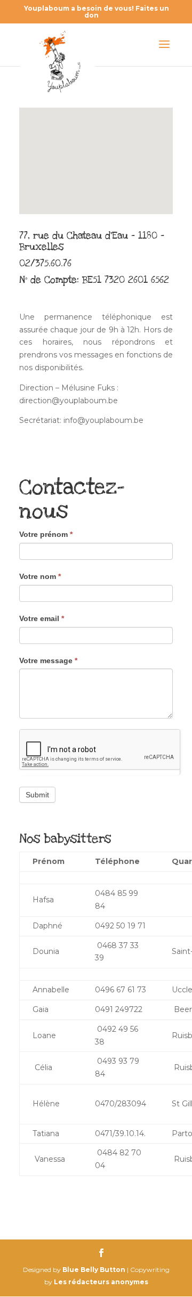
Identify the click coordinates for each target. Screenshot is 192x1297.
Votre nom (40, 576)
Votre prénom (46, 534)
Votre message (48, 660)
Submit (37, 794)
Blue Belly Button (93, 1270)
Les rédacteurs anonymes (101, 1282)
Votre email (41, 618)
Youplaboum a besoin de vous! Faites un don (96, 11)
